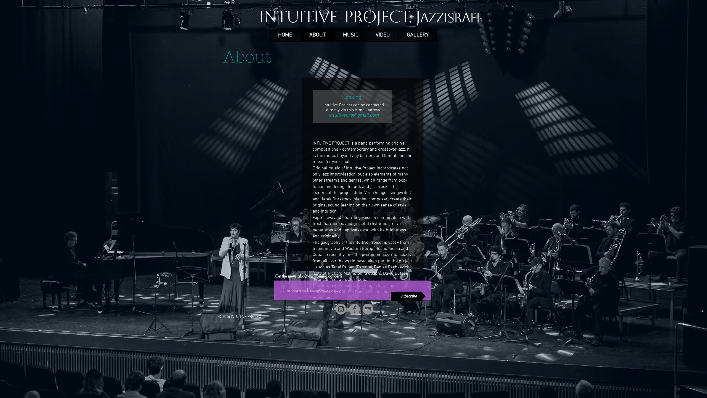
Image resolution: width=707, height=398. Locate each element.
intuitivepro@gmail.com (354, 115)
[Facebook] (354, 309)
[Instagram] (341, 309)
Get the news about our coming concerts (308, 276)
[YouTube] (368, 309)
